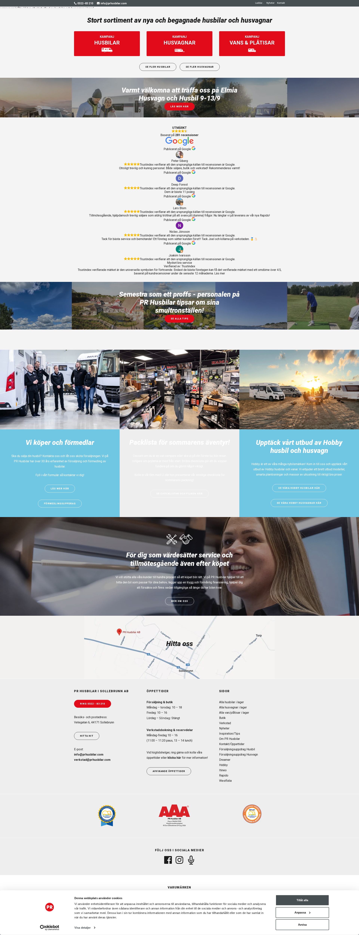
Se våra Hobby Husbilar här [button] (299, 488)
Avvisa (302, 924)
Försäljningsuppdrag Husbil (237, 749)
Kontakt (281, 3)
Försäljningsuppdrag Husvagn (238, 754)
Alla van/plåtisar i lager (234, 712)
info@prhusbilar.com (88, 754)
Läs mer (219, 273)
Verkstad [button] (180, 16)
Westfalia (225, 780)
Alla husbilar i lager (231, 702)
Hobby (223, 765)
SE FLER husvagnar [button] (200, 67)
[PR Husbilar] (93, 16)
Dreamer (224, 760)
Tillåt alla (302, 900)
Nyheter (270, 3)
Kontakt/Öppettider (231, 744)
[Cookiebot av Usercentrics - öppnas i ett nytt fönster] (49, 928)
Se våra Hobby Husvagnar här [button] (299, 503)
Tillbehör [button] (202, 16)
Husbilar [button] (133, 16)
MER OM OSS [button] (179, 601)
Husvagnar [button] (156, 16)
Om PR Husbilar (229, 739)
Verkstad (225, 723)
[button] (260, 3)
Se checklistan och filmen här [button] (179, 493)
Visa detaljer (82, 927)
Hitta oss (179, 644)
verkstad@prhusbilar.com (92, 760)
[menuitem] (260, 3)
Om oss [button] (249, 16)
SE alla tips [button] (179, 318)
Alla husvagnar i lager (233, 707)
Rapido (223, 775)
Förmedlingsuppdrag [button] (60, 503)
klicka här (174, 757)
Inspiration (227, 16)
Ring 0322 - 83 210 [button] (92, 703)
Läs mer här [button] (179, 106)
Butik (222, 718)
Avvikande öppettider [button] (169, 771)
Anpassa (300, 912)
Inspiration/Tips (229, 733)
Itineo (223, 770)
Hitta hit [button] (86, 736)
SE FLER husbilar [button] (157, 67)
